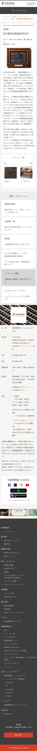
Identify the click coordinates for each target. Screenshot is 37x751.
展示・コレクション (20, 16)
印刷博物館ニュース (11, 640)
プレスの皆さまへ (10, 637)
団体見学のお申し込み (12, 647)
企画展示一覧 (8, 568)
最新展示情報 (17, 444)
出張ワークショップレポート (14, 612)
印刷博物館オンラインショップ (15, 705)
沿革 (5, 630)
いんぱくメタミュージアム (13, 584)
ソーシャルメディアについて (18, 500)
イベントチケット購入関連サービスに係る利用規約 (19, 659)
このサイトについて (11, 654)
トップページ (6, 16)
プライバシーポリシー (12, 663)
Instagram (9, 689)
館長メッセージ (9, 556)
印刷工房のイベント (11, 597)
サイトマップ (8, 667)
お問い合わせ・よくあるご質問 (15, 651)
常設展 (6, 572)
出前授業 (7, 609)
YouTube (9, 692)
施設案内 (7, 544)
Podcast (9, 696)
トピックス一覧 (9, 633)
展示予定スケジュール (26, 387)
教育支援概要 (8, 605)
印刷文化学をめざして (12, 553)
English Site (8, 714)
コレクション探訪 (7, 19)
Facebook (9, 682)
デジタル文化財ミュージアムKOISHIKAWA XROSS (14, 576)
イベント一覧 (8, 593)
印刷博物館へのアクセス (12, 621)
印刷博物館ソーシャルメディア (15, 675)
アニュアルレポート (11, 644)
